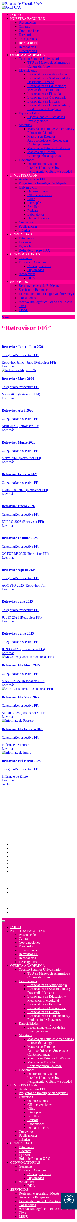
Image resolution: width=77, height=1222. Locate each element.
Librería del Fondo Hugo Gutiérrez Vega (46, 294)
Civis (22, 306)
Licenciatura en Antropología (47, 74)
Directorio (26, 34)
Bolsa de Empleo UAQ (34, 250)
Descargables (28, 51)
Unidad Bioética (38, 218)
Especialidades (29, 113)
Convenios (26, 222)
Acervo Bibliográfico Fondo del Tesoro (45, 302)
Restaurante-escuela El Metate (39, 285)
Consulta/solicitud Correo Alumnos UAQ (38, 892)
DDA (31, 278)
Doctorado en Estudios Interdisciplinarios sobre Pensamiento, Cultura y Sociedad (49, 167)
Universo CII (28, 187)
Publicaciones (28, 226)
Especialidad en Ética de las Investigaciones (46, 119)
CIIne (31, 199)
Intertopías (34, 203)
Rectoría (16, 805)
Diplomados (35, 270)
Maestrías (25, 125)
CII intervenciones (39, 195)
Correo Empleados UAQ (27, 848)
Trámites (24, 230)
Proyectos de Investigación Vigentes (43, 183)
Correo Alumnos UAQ (25, 888)
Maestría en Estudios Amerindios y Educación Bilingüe (50, 130)
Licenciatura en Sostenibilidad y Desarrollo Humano (49, 80)
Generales (25, 258)
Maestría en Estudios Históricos (48, 148)
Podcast (32, 210)
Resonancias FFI (30, 47)
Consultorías (27, 298)
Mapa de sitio (19, 867)
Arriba (6, 784)
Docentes (25, 242)
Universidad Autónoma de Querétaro (35, 801)
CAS (13, 852)
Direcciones (18, 812)
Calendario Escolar (23, 856)
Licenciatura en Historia (43, 101)
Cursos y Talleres (39, 266)
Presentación (27, 22)
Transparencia (28, 39)
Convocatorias (20, 912)
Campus (24, 26)
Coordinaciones (29, 30)
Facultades (17, 824)
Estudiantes (26, 238)
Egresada (25, 246)
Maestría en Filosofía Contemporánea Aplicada (44, 154)
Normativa (17, 871)
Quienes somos (37, 191)
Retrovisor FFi (28, 43)
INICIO (15, 15)
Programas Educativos (25, 908)
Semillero (33, 206)
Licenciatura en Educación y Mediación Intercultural (46, 88)
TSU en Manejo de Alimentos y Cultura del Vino (48, 64)
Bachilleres (17, 820)
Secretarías (17, 808)
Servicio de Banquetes (34, 289)
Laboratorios (35, 214)
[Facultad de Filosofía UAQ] (22, 3)
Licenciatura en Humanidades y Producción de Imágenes (48, 107)
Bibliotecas (17, 860)
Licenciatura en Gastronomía (46, 97)
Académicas (27, 274)
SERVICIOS (19, 282)
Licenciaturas (28, 70)
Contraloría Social (22, 864)
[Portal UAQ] (12, 7)
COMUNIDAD (21, 234)
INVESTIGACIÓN (23, 175)
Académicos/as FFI (32, 179)
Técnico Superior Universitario (40, 58)
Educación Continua (32, 262)
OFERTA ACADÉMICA (27, 55)
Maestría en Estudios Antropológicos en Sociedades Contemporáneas (47, 140)
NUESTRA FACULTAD (27, 18)
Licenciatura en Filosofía (44, 93)
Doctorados (26, 160)
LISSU (23, 310)
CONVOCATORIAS (25, 254)
